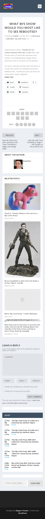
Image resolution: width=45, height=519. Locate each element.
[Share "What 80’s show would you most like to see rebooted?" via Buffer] (36, 113)
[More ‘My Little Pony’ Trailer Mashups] (22, 299)
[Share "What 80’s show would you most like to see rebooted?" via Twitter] (13, 113)
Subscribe (35, 483)
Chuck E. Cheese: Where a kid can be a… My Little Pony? (22, 214)
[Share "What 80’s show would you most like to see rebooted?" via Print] (27, 118)
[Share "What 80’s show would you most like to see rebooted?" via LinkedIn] (31, 113)
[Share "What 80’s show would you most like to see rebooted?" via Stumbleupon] (18, 118)
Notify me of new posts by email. (17, 391)
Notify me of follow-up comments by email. (21, 387)
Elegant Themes (22, 511)
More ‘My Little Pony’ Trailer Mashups (21, 314)
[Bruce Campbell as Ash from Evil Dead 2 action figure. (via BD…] (22, 249)
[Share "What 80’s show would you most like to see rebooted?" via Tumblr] (22, 113)
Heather (16, 36)
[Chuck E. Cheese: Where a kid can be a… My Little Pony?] (22, 196)
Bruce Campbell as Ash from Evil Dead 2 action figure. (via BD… (22, 282)
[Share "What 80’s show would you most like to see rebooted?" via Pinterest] (27, 113)
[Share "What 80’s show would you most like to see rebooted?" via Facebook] (8, 113)
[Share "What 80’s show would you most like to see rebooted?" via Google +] (18, 113)
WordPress (22, 513)
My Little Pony (20, 39)
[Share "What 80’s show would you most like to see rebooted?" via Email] (22, 118)
